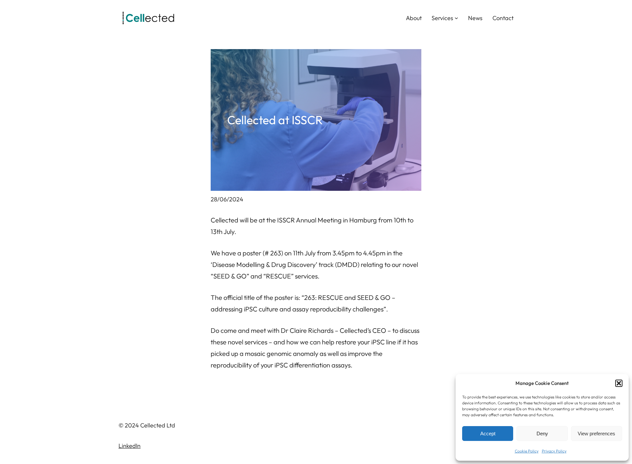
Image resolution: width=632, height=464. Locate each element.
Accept (487, 433)
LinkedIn (129, 446)
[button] (619, 383)
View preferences (596, 433)
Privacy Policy (554, 451)
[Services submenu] (456, 18)
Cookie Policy (527, 451)
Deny (542, 433)
